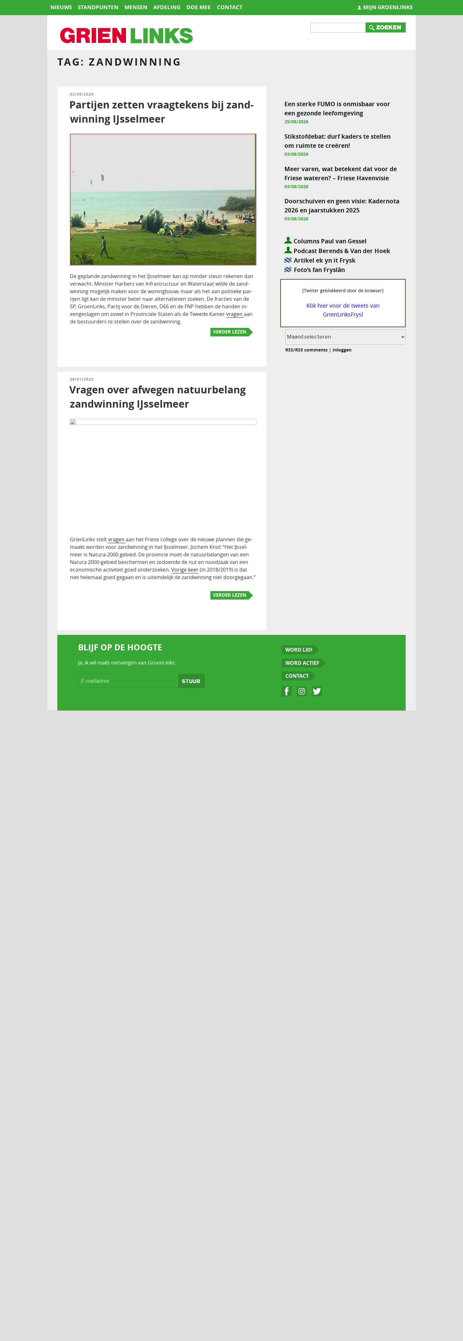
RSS (289, 350)
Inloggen (342, 350)
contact (230, 7)
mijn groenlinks (388, 7)
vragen (235, 314)
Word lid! (298, 649)
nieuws (61, 7)
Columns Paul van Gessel (329, 241)
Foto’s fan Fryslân (319, 269)
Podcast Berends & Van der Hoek (341, 251)
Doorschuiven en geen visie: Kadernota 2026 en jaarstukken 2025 (341, 205)
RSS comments (311, 350)
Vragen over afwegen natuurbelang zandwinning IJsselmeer (157, 397)
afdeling (166, 7)
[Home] (127, 36)
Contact (297, 675)
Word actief (302, 662)
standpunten (98, 7)
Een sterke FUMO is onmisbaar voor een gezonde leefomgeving (337, 108)
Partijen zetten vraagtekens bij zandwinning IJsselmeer (161, 112)
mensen (135, 7)
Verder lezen (229, 331)
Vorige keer (184, 569)
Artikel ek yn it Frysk (325, 260)
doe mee (198, 7)
